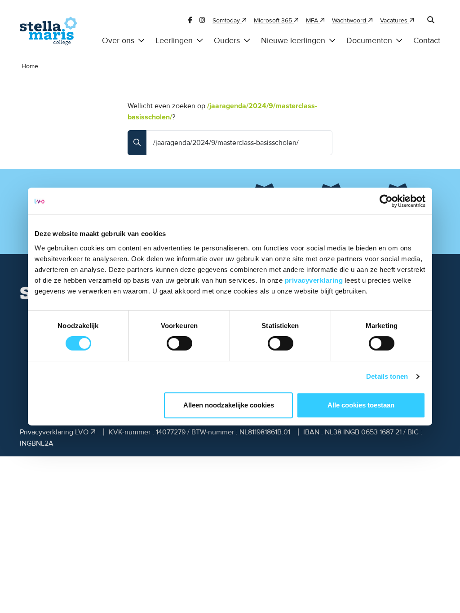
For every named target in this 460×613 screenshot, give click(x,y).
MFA (313, 20)
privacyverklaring (315, 280)
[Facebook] (190, 20)
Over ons (118, 40)
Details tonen (387, 376)
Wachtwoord (350, 20)
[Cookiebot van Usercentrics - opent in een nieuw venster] (386, 201)
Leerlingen (174, 40)
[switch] (179, 343)
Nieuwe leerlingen (293, 40)
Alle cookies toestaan (360, 405)
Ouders (227, 40)
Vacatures (394, 20)
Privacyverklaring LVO (55, 432)
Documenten (369, 40)
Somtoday (227, 20)
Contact (426, 40)
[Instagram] (202, 20)
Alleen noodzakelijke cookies (228, 405)
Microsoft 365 (274, 20)
